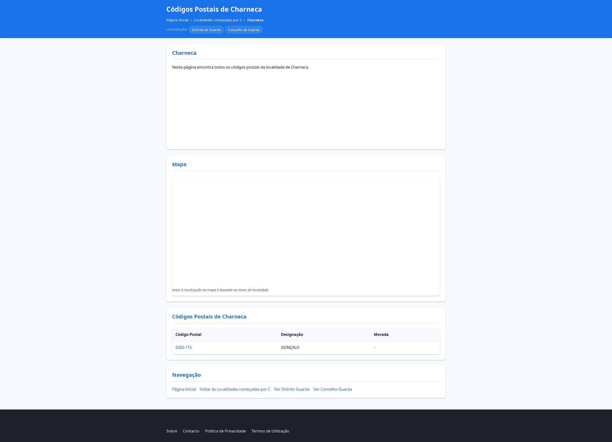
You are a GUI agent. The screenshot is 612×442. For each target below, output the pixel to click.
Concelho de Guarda (244, 29)
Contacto (191, 431)
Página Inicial (184, 389)
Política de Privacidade (225, 431)
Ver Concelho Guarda (332, 389)
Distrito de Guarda (206, 29)
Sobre (171, 431)
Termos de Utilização (270, 431)
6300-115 (183, 347)
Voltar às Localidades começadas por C (235, 389)
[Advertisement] (306, 107)
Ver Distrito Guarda (292, 389)
